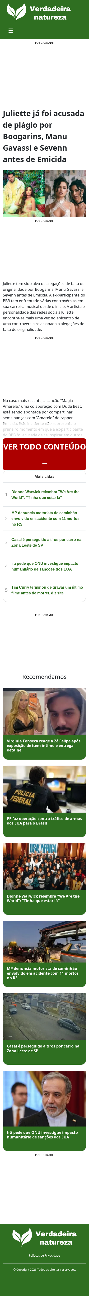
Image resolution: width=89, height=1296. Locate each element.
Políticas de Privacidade (44, 1256)
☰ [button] (10, 30)
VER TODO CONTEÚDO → (44, 454)
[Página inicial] (44, 1237)
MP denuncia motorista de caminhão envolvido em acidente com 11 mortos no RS (45, 518)
